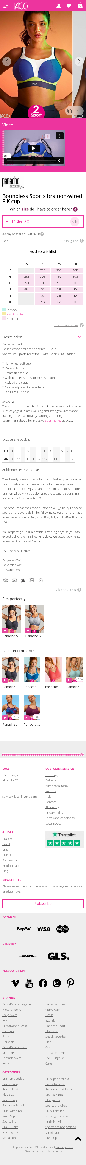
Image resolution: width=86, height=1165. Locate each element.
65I (26, 289)
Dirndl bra (52, 1132)
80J (75, 295)
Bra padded (10, 1089)
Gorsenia (8, 1042)
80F (75, 270)
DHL (27, 956)
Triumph (8, 1031)
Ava (4, 1020)
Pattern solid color (14, 1105)
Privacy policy (54, 813)
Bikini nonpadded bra (60, 1089)
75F (58, 270)
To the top (78, 1138)
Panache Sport (55, 1026)
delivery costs (64, 1147)
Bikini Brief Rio (54, 1111)
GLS (58, 956)
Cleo (48, 1042)
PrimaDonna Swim (14, 1026)
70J (42, 295)
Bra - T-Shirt (10, 1127)
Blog (5, 871)
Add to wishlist (43, 251)
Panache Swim (55, 1004)
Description (12, 337)
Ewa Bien (51, 1020)
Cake (48, 1063)
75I (59, 289)
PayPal (24, 929)
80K (75, 302)
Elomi (6, 1036)
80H (75, 283)
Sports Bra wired (56, 1106)
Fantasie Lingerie (56, 1053)
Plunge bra (52, 1100)
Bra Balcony (10, 1084)
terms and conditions (49, 1151)
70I (42, 289)
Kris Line (8, 1053)
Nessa (49, 1015)
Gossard (51, 1047)
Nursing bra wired (57, 1116)
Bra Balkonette (55, 1084)
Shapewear (9, 860)
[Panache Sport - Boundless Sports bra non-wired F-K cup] (36, 63)
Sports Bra (9, 1121)
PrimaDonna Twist (14, 1047)
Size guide (71, 241)
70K (42, 302)
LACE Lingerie (54, 1058)
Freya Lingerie (11, 1009)
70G (42, 276)
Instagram (57, 983)
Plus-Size (8, 1095)
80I (75, 289)
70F (42, 270)
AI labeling (52, 807)
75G (58, 276)
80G (75, 276)
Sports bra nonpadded (60, 1127)
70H (42, 283)
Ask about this (65, 589)
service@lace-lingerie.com (19, 796)
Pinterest (70, 983)
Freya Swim (9, 1015)
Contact (50, 802)
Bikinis (6, 855)
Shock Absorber (56, 1036)
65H (26, 283)
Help (48, 796)
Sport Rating (53, 420)
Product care (10, 866)
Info (42, 234)
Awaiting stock (16, 314)
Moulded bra (54, 1095)
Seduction (9, 1138)
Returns (50, 791)
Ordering (51, 775)
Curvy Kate (52, 1010)
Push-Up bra (53, 1138)
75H (58, 283)
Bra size (7, 839)
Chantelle (51, 1031)
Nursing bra (10, 1132)
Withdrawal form (56, 786)
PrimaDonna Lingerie (16, 1004)
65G (26, 276)
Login (58, 5)
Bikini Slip (8, 1116)
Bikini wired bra (12, 1111)
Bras (5, 849)
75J (59, 295)
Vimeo (15, 983)
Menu (5, 5)
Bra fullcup (9, 1100)
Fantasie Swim (11, 1058)
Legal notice (53, 823)
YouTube (29, 983)
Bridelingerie (53, 1122)
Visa (43, 929)
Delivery (50, 780)
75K (58, 302)
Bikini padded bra (57, 1079)
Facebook (43, 983)
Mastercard (62, 929)
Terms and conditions (60, 818)
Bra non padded (13, 1078)
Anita (5, 1063)
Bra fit (6, 844)
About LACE (10, 780)
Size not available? (66, 325)
